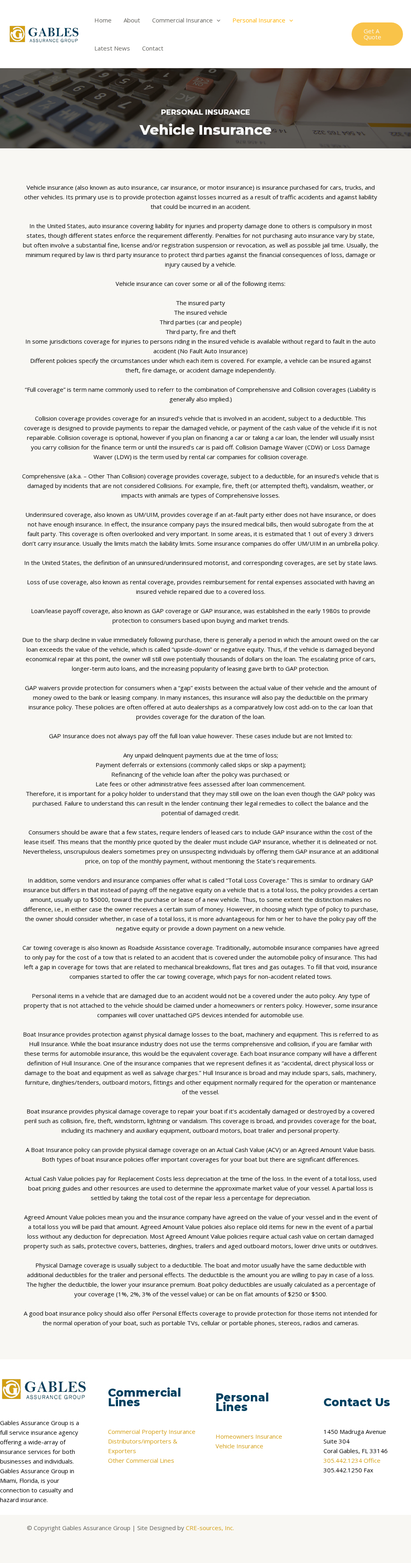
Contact (152, 48)
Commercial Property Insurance (151, 1431)
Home (103, 20)
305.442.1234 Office (352, 1460)
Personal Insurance (258, 20)
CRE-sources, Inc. (210, 1528)
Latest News (112, 48)
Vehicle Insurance (239, 1446)
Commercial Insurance (182, 20)
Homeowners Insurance (249, 1436)
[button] (216, 20)
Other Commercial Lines (141, 1460)
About (132, 20)
